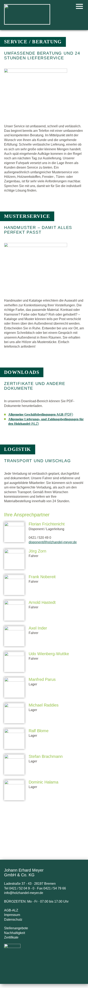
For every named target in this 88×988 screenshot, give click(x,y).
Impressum (12, 915)
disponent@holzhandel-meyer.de (53, 542)
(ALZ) (46, 421)
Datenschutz (13, 919)
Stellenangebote (16, 928)
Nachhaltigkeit (14, 933)
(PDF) (40, 414)
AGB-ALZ (11, 910)
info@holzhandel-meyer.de (23, 893)
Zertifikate (11, 937)
